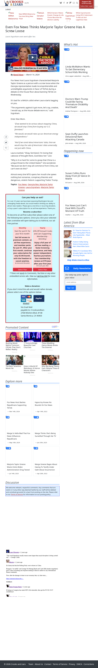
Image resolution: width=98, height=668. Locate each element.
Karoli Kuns (18, 74)
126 (66, 49)
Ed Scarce (68, 182)
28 (65, 188)
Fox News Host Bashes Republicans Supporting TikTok (16, 405)
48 (35, 448)
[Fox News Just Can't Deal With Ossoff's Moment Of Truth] (78, 195)
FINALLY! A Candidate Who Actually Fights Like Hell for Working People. (82, 253)
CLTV (27, 3)
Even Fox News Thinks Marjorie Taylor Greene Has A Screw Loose (45, 29)
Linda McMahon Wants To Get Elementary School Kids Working (77, 69)
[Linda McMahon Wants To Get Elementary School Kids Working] (78, 56)
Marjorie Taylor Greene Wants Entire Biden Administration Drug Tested (18, 467)
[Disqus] (32, 573)
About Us (39, 664)
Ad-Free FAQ (42, 276)
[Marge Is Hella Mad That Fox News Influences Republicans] (19, 423)
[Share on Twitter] (6, 142)
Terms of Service (17, 494)
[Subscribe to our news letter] (74, 3)
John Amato (69, 143)
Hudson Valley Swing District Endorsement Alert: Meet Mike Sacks (81, 244)
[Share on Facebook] (6, 137)
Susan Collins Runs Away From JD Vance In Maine (77, 176)
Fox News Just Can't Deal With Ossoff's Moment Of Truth (76, 208)
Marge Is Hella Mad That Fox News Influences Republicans (18, 436)
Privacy (72, 664)
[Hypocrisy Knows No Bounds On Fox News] (46, 392)
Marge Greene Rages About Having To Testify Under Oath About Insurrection (46, 467)
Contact (47, 664)
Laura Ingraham (33, 187)
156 (66, 82)
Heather (68, 215)
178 (35, 417)
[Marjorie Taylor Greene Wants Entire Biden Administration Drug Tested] (19, 454)
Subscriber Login (86, 6)
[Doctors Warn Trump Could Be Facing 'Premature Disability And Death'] (78, 88)
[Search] (77, 3)
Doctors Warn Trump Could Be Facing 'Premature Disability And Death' (76, 103)
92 (6, 147)
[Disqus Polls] (32, 522)
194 (7, 448)
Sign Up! (70, 288)
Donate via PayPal (38, 298)
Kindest (26, 303)
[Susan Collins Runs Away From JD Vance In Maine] (78, 162)
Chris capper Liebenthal (73, 76)
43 (65, 156)
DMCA (79, 664)
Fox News (22, 184)
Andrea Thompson (71, 111)
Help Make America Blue (78, 260)
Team (30, 664)
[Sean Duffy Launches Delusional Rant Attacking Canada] (78, 123)
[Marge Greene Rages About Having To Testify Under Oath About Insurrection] (46, 454)
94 (65, 117)
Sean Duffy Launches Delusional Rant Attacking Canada (76, 136)
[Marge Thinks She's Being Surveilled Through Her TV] (46, 423)
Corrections (89, 664)
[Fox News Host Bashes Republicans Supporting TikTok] (19, 392)
